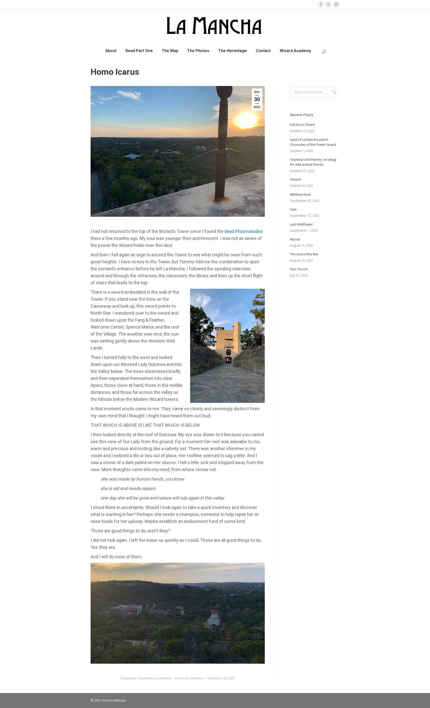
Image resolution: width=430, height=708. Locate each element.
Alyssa (295, 239)
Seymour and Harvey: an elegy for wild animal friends (313, 162)
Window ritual (300, 194)
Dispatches (146, 678)
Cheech (295, 179)
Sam (293, 209)
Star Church (299, 269)
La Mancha (163, 678)
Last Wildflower (301, 224)
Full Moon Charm (302, 124)
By (189, 678)
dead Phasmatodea (243, 231)
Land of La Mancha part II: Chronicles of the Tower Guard (313, 142)
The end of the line (304, 254)
